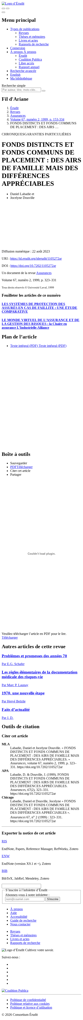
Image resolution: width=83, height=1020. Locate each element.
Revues (24, 33)
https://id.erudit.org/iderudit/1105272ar (36, 258)
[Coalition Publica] (15, 990)
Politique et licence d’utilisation (31, 1007)
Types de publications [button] (24, 29)
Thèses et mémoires (32, 36)
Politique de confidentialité (28, 1000)
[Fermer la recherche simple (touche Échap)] (7, 8)
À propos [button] (17, 52)
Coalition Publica (30, 59)
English (15, 74)
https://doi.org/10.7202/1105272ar (33, 266)
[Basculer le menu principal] (3, 12)
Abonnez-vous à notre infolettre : (27, 895)
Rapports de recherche (34, 44)
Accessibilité (18, 916)
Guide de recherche (23, 920)
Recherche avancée (23, 71)
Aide (13, 913)
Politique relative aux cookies (30, 1003)
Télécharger (10, 637)
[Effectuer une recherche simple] (3, 8)
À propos (30, 52)
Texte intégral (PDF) (24, 346)
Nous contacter (20, 924)
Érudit (23, 55)
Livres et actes (28, 40)
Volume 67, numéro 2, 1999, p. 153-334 (37, 119)
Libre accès (26, 63)
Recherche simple (14, 85)
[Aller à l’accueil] (13, 3)
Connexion (17, 48)
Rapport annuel (29, 67)
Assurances (18, 115)
